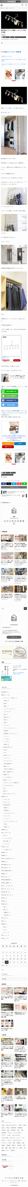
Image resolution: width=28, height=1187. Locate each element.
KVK (18, 1130)
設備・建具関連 (8, 763)
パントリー (7, 818)
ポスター (3, 1140)
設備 (5, 791)
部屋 (6, 719)
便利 (5, 873)
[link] (5, 521)
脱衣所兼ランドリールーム (10, 733)
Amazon (8, 443)
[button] (3, 483)
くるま (5, 918)
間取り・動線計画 (8, 771)
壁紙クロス (7, 717)
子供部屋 (7, 810)
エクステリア (8, 760)
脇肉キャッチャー (5, 1150)
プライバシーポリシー (14, 1182)
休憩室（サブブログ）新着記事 (12, 52)
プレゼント (6, 876)
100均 (20, 1125)
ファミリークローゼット (10, 728)
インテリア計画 (7, 777)
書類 (6, 1147)
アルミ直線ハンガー (10, 108)
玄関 (6, 722)
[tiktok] (15, 521)
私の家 (6, 700)
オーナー (6, 932)
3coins (3, 1125)
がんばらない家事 (17, 666)
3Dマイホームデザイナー (11, 1125)
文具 (24, 1145)
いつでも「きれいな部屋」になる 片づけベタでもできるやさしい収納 (14, 413)
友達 (23, 1142)
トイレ (6, 736)
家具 (6, 714)
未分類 (6, 692)
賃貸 (5, 924)
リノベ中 (6, 741)
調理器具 (7, 912)
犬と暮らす (7, 867)
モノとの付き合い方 (8, 858)
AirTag (7, 1127)
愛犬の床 (19, 1145)
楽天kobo (21, 672)
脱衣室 (6, 807)
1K (5, 929)
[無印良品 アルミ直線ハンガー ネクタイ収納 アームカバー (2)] (14, 204)
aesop (3, 1127)
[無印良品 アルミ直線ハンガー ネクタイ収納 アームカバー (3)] (14, 231)
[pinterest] (21, 521)
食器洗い (13, 1150)
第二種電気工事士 (8, 870)
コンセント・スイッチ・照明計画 (11, 782)
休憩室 (19, 1180)
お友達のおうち (7, 864)
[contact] (22, 641)
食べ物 (6, 904)
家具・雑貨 (7, 841)
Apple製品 (20, 1127)
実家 (5, 861)
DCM (8, 1130)
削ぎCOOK (7, 915)
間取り (6, 706)
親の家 (6, 744)
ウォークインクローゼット (20, 37)
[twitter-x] (10, 521)
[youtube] (23, 521)
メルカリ (9, 1140)
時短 (3, 1147)
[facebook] (7, 521)
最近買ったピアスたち (7, 56)
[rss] (20, 1178)
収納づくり (7, 755)
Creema (3, 1130)
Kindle (20, 443)
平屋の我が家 (7, 804)
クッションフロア (8, 838)
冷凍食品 (18, 1142)
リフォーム (4, 1142)
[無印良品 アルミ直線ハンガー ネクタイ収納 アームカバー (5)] (14, 310)
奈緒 (14, 516)
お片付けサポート (13, 1180)
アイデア (12, 37)
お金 (5, 898)
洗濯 (5, 852)
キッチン (6, 725)
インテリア (7, 711)
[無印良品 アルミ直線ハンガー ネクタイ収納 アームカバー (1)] (14, 104)
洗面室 (6, 826)
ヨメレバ (16, 439)
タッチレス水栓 (5, 1137)
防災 (5, 901)
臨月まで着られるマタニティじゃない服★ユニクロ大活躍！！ (14, 60)
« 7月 (2, 970)
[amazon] (14, 524)
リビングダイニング (9, 813)
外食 (5, 907)
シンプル (6, 843)
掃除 (5, 829)
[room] (18, 521)
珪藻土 (20, 1147)
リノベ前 (6, 739)
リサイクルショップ (17, 1140)
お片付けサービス (8, 895)
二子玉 (9, 1142)
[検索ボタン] (22, 5)
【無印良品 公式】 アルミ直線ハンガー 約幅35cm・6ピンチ (11, 357)
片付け (6, 846)
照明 (6, 750)
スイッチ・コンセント (9, 708)
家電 (5, 855)
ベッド (22, 1137)
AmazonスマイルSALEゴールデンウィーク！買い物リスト (14, 64)
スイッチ (6, 758)
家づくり (6, 695)
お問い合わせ (23, 1180)
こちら (18, 1)
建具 (6, 703)
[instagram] (13, 521)
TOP (2, 1180)
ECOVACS (13, 1130)
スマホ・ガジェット (8, 889)
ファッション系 (8, 886)
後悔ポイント (7, 780)
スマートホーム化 (8, 785)
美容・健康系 (7, 883)
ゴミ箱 (8, 1135)
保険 (14, 1142)
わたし (6, 938)
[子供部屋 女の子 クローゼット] (14, 154)
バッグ (18, 1137)
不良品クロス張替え (9, 769)
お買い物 (6, 892)
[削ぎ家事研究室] (2, 5)
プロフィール (14, 637)
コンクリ (3, 1135)
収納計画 (6, 774)
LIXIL (22, 1130)
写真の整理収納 (7, 879)
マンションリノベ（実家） (10, 698)
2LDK (5, 927)
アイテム (7, 37)
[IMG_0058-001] (14, 264)
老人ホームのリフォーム (9, 793)
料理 (5, 909)
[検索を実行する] (25, 608)
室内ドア (14, 1145)
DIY (5, 835)
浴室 (10, 1147)
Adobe (24, 1125)
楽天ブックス (8, 446)
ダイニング (12, 1137)
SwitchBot (4, 1132)
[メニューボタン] (26, 5)
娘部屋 (3, 1145)
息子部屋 (6, 730)
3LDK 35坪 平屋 (7, 747)
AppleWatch (13, 1127)
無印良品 (5, 477)
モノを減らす (7, 849)
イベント (6, 935)
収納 (4, 37)
